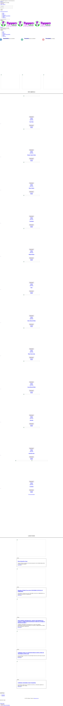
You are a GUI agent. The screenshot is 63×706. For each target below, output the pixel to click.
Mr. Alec (31, 523)
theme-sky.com (36, 698)
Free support (48, 38)
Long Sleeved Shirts (32, 387)
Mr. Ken (31, 515)
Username (2, 6)
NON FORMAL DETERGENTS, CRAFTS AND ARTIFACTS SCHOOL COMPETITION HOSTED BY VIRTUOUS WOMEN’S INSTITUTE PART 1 (31, 621)
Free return (26, 38)
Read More (19, 595)
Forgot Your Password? (4, 11)
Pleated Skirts (31, 254)
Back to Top (2, 703)
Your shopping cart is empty (4, 2)
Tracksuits (31, 221)
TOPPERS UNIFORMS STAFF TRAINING (27, 682)
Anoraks (31, 420)
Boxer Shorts (31, 188)
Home (3, 13)
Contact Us (4, 17)
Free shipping (6, 38)
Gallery (3, 16)
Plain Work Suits (31, 353)
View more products (31, 494)
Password (1, 7)
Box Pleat (31, 121)
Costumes (31, 486)
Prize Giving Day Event (22, 561)
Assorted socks (31, 453)
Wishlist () (2, 3)
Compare (1, 705)
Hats (31, 287)
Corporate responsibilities (6, 15)
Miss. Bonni (31, 507)
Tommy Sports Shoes (31, 154)
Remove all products (6, 705)
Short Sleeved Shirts (31, 320)
